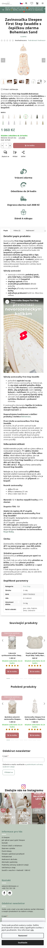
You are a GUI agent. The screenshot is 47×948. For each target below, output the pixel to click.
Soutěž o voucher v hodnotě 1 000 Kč (16, 870)
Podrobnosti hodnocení (37, 40)
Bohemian (26, 416)
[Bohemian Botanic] (14, 116)
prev (2, 640)
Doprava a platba (8, 848)
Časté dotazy (7, 851)
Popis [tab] (5, 230)
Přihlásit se (8, 772)
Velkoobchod (7, 857)
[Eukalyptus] (31, 116)
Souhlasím (22, 942)
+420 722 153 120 (8, 888)
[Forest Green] (37, 116)
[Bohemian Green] (20, 116)
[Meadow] (43, 122)
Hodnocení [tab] (30, 230)
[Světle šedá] (14, 122)
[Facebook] (4, 893)
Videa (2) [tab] (17, 230)
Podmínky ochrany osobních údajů (15, 865)
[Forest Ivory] (43, 116)
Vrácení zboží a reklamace (12, 846)
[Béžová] (3, 116)
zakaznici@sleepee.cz (10, 886)
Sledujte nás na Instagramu (24, 790)
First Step (26, 586)
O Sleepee (6, 837)
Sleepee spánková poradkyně (13, 854)
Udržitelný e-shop (9, 867)
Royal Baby (8, 532)
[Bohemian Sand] (26, 116)
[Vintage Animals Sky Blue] (26, 122)
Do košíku (31, 145)
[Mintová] (3, 122)
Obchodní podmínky (9, 862)
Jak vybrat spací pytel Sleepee (13, 840)
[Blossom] (37, 122)
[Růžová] (9, 122)
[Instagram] (9, 893)
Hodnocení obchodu (9, 859)
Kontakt (5, 843)
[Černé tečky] (20, 122)
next (44, 640)
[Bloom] (9, 116)
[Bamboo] (31, 122)
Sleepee (23, 37)
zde (32, 930)
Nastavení (22, 935)
